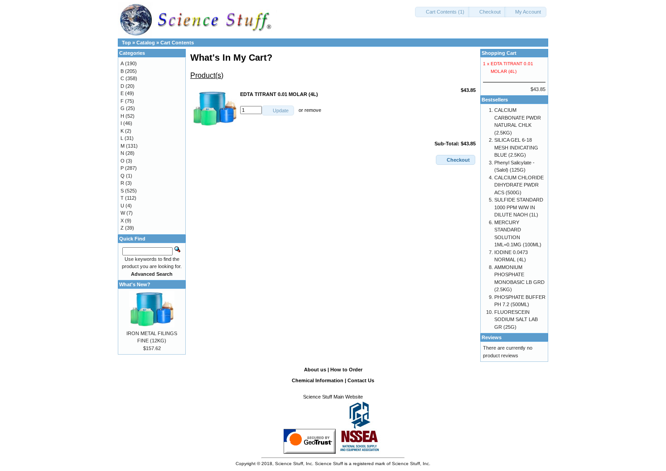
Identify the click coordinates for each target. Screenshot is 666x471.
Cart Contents (177, 42)
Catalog (145, 42)
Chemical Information (317, 380)
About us (315, 369)
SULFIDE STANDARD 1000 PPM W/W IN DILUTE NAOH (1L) (518, 207)
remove (312, 110)
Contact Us (360, 380)
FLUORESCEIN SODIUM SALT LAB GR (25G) (516, 319)
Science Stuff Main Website (333, 396)
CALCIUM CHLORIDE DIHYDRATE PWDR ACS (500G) (519, 185)
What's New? (134, 284)
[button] (442, 12)
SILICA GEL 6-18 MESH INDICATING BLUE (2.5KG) (516, 147)
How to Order (346, 369)
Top (126, 42)
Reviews (492, 337)
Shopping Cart (499, 53)
